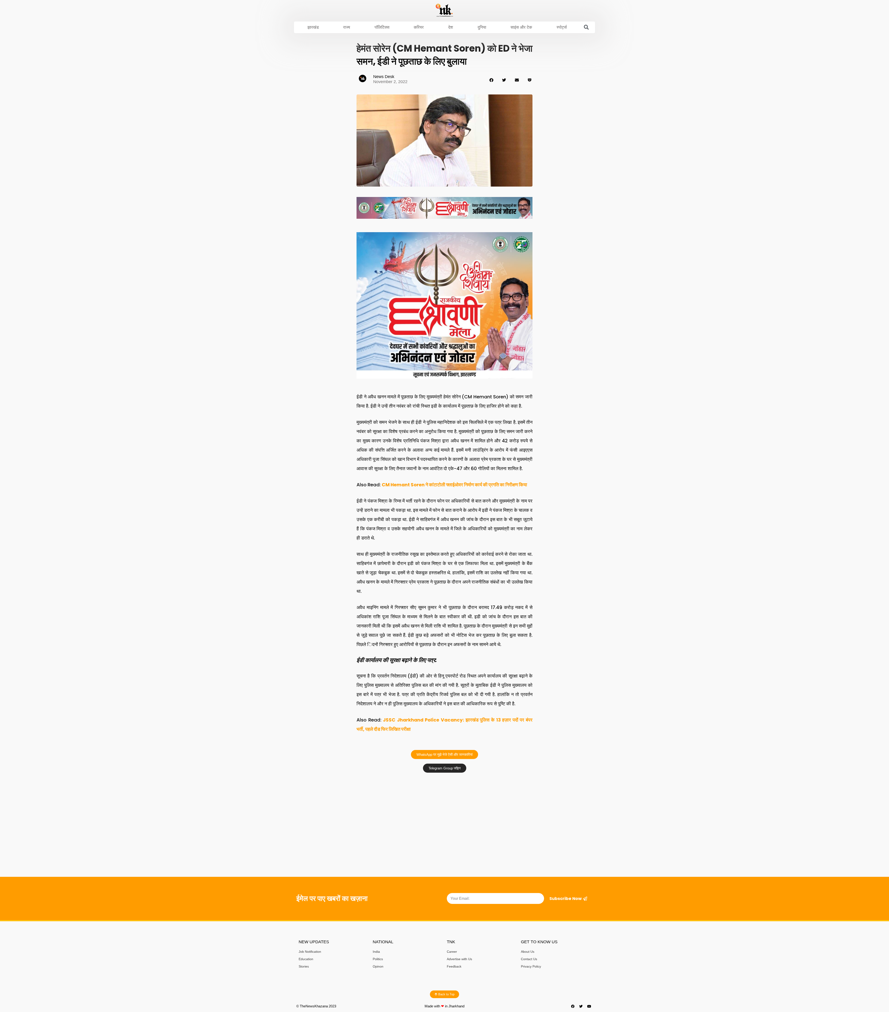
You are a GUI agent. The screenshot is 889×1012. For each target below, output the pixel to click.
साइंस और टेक (521, 27)
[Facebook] (573, 1006)
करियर (419, 27)
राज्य (346, 27)
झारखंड (313, 27)
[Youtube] (589, 1006)
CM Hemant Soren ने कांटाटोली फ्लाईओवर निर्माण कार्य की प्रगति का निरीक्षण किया (454, 484)
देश (450, 27)
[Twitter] (581, 1006)
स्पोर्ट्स (562, 27)
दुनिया (482, 27)
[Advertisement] (444, 809)
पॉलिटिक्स (382, 27)
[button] (586, 27)
